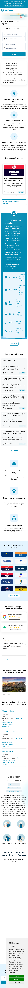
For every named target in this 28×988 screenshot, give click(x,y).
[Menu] (25, 10)
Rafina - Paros (7, 751)
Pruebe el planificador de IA (13, 5)
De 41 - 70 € (20, 758)
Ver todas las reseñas (14, 660)
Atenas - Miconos (8, 711)
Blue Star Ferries (7, 722)
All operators (14, 595)
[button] (16, 195)
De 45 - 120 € (20, 739)
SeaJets (4, 724)
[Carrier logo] (7, 554)
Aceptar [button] (17, 976)
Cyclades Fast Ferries (8, 761)
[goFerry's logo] (7, 10)
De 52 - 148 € (20, 718)
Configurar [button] (17, 982)
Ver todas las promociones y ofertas (12, 202)
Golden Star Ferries (8, 762)
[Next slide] (26, 645)
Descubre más (14, 450)
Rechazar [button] (16, 979)
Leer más (14, 343)
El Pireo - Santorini (9, 731)
